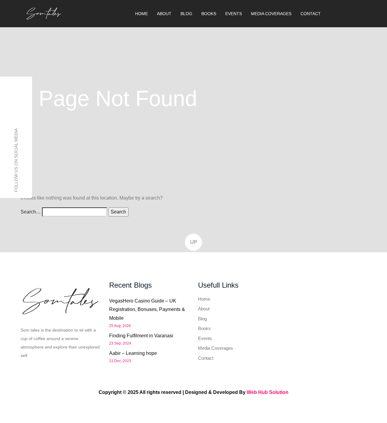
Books (208, 13)
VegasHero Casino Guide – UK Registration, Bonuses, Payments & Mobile (147, 309)
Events (233, 13)
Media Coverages (271, 13)
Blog (186, 13)
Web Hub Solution (267, 392)
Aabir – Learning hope (133, 353)
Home (141, 13)
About (164, 13)
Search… (31, 211)
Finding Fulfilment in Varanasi (141, 335)
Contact (311, 13)
